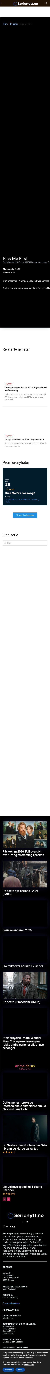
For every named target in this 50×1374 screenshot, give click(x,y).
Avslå (20, 1370)
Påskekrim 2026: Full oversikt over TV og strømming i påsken (23, 853)
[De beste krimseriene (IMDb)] (25, 985)
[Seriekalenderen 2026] (25, 913)
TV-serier (14, 23)
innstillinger (29, 1364)
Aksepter (8, 1370)
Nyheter (9, 383)
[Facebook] (22, 1222)
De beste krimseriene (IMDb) (21, 1002)
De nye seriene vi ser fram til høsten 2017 (24, 439)
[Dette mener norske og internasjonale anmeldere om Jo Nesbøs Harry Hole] (25, 1086)
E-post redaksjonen (11, 1303)
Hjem (5, 23)
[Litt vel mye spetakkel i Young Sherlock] (25, 1170)
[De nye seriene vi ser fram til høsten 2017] (25, 420)
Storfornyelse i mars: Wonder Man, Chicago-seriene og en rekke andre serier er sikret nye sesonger (23, 1043)
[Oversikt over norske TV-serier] (25, 949)
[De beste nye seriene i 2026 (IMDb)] (25, 874)
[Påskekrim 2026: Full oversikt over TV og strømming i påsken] (25, 834)
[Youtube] (27, 1222)
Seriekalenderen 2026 (17, 930)
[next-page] (8, 1199)
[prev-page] (4, 1199)
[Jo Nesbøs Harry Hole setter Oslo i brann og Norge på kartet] (25, 1128)
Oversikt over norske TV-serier (23, 966)
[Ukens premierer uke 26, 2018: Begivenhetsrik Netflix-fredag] (25, 368)
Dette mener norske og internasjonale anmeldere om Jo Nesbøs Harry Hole (24, 1106)
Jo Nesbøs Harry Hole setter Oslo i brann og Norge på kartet (25, 1147)
